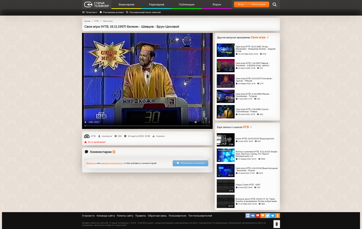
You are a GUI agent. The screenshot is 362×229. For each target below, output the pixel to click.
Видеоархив (126, 4)
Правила (140, 215)
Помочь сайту (125, 215)
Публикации (186, 4)
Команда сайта (106, 215)
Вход (241, 4)
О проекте (88, 215)
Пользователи (177, 215)
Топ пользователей (200, 215)
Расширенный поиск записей (145, 12)
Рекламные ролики (113, 12)
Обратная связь (157, 215)
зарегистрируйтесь (111, 163)
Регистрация (258, 4)
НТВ (96, 21)
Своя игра (108, 21)
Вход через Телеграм (192, 163)
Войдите (91, 163)
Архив (87, 21)
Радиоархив (156, 4)
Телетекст (91, 12)
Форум (217, 4)
